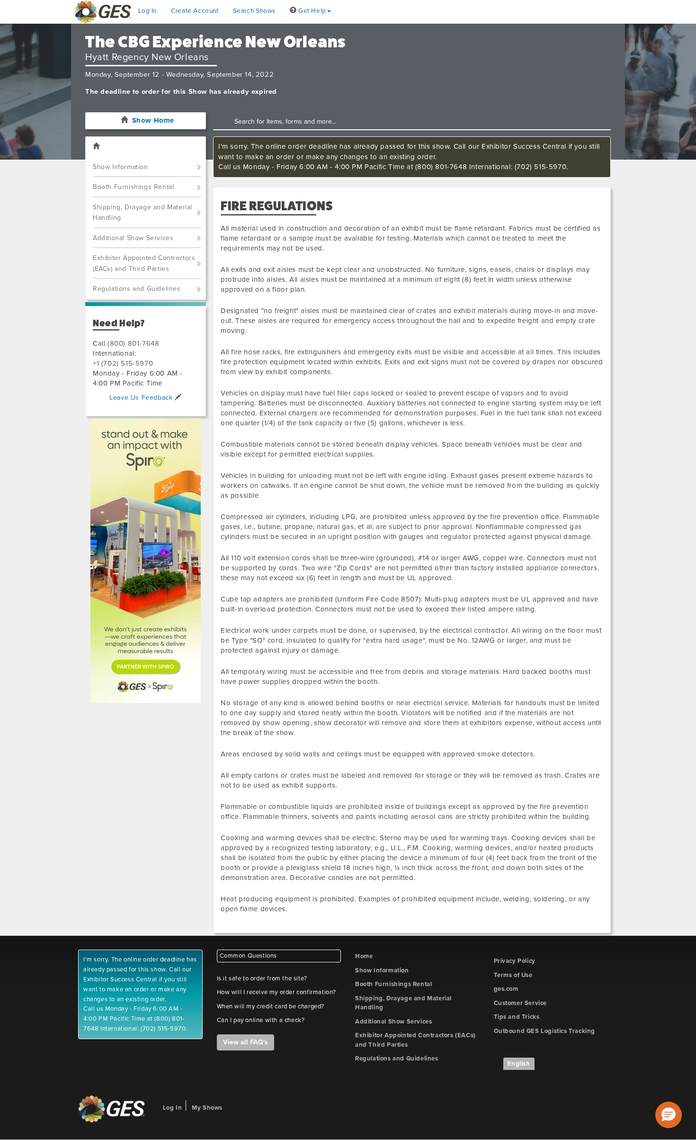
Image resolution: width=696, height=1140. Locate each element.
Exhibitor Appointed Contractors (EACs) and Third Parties (144, 263)
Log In (147, 11)
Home (364, 956)
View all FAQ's (245, 1042)
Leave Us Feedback (142, 398)
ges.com (506, 989)
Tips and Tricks (517, 1017)
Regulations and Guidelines (137, 289)
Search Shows (254, 11)
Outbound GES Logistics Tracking (545, 1031)
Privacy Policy (514, 961)
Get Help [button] (311, 11)
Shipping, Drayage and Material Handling (142, 212)
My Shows (207, 1108)
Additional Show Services (133, 238)
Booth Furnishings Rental (133, 187)
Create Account (194, 11)
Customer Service (520, 1003)
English (519, 1064)
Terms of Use (513, 975)
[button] (668, 1115)
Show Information (120, 167)
